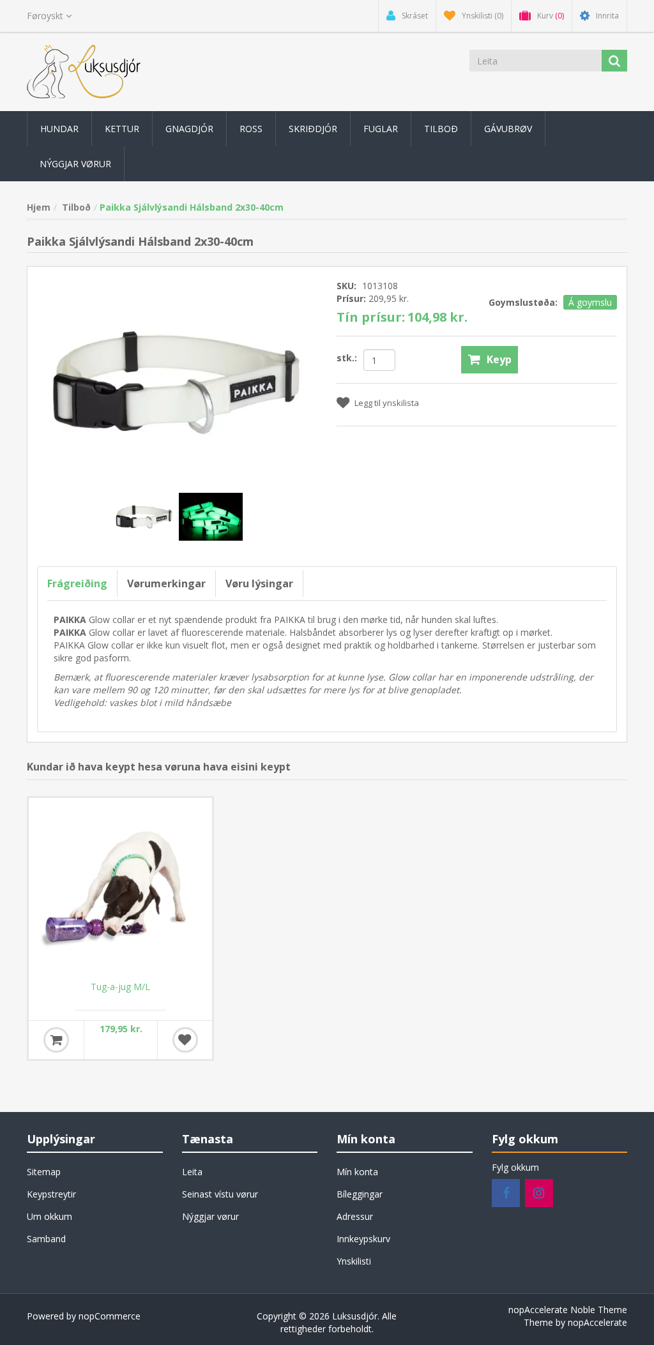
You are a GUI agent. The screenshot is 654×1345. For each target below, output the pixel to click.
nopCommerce (110, 1316)
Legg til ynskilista (386, 403)
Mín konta (357, 1172)
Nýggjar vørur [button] (75, 164)
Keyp (499, 359)
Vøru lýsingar (259, 583)
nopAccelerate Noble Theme (567, 1310)
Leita (192, 1172)
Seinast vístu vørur (220, 1194)
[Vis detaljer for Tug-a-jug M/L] (120, 889)
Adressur (355, 1216)
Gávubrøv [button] (508, 129)
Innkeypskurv (363, 1239)
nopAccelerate (597, 1322)
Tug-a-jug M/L (120, 987)
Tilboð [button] (441, 129)
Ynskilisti (354, 1261)
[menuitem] (59, 128)
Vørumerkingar (166, 583)
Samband (46, 1239)
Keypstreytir (51, 1194)
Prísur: (351, 298)
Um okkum (49, 1216)
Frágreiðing (77, 583)
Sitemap (44, 1172)
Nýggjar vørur (210, 1216)
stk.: (347, 358)
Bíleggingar (360, 1194)
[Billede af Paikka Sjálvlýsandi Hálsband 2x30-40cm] (145, 515)
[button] (59, 128)
